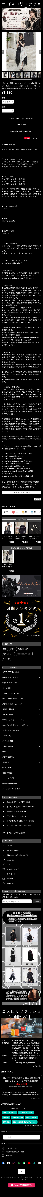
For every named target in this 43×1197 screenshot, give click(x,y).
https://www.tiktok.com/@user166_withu (18, 476)
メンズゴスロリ (8, 757)
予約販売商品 (7, 746)
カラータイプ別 (8, 778)
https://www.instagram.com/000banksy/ (18, 278)
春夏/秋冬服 (7, 773)
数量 (3, 107)
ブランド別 (6, 736)
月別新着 (5, 762)
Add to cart (21, 125)
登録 (37, 901)
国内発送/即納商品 (9, 783)
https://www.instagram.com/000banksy (17, 461)
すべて (6, 512)
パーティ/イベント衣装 (11, 789)
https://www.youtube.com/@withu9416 (17, 471)
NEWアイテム (7, 768)
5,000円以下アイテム (10, 693)
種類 (3, 98)
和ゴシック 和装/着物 (10, 730)
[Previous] (3, 52)
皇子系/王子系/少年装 (10, 672)
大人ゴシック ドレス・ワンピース (15, 725)
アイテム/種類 (7, 714)
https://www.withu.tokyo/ (12, 263)
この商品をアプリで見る (21, 492)
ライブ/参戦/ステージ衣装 (12, 699)
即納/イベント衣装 (9, 683)
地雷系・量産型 (8, 709)
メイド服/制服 (7, 741)
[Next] (40, 52)
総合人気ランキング (10, 677)
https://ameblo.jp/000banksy (13, 466)
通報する (37, 499)
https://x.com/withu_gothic (12, 456)
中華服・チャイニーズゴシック (14, 720)
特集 (4, 752)
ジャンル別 (6, 688)
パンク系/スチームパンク (12, 704)
